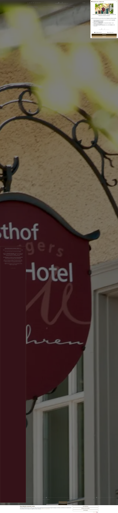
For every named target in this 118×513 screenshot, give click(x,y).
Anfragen (104, 34)
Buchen (104, 36)
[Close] (116, 1)
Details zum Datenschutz (46, 508)
